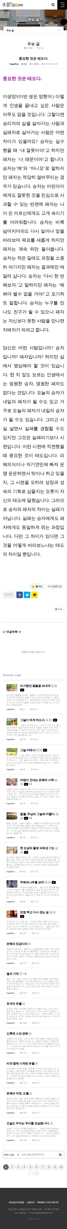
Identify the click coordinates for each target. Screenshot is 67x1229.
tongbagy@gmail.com (43, 1213)
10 (61, 1167)
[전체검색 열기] (53, 4)
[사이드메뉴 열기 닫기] (62, 5)
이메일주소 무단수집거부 (47, 1202)
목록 (59, 609)
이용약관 (30, 1202)
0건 (25, 64)
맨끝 (36, 1173)
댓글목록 (12, 631)
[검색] (60, 1155)
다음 (30, 1173)
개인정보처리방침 (16, 1202)
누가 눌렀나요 (55, 586)
